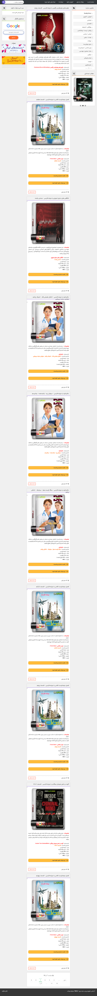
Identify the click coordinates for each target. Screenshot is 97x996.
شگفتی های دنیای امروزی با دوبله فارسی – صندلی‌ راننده (52, 198)
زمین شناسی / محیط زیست (84, 48)
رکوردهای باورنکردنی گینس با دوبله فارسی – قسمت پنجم (51, 8)
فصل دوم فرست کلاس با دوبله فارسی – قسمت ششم (52, 587)
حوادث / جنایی (87, 37)
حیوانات (89, 41)
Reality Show (87, 13)
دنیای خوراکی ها (87, 44)
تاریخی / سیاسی (87, 34)
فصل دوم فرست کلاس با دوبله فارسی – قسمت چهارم (52, 876)
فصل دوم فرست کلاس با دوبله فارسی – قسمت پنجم (53, 685)
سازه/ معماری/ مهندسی (85, 51)
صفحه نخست (90, 2)
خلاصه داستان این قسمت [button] (59, 176)
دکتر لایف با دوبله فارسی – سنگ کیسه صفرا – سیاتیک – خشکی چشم (50, 491)
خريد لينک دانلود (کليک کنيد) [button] (58, 84)
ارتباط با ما (61, 2)
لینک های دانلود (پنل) (49, 2)
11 (51, 983)
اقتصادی (89, 24)
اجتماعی (89, 20)
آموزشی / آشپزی (87, 17)
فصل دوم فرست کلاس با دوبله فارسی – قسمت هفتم (52, 100)
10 (57, 983)
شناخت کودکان (87, 58)
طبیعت (89, 62)
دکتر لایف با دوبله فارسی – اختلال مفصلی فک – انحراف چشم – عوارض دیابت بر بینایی (50, 298)
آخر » (40, 983)
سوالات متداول (80, 2)
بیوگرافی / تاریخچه (86, 27)
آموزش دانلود (69, 2)
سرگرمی (89, 55)
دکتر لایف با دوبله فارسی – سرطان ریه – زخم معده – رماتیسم (50, 394)
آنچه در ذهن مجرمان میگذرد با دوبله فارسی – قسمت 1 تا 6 (51, 784)
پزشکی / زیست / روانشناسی (84, 31)
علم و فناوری (88, 65)
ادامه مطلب (32, 93)
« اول (64, 980)
